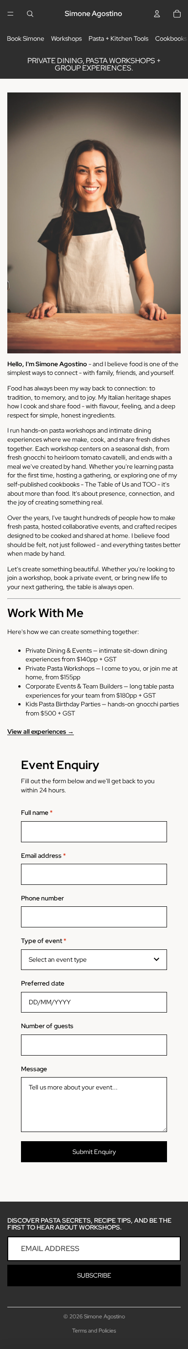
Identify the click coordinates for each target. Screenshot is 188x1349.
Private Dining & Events (59, 650)
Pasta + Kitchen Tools (118, 38)
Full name (36, 812)
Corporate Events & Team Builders (74, 686)
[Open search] (30, 14)
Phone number (42, 898)
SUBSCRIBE (94, 1275)
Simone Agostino (104, 1316)
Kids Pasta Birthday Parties (63, 704)
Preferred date (42, 983)
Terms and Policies (94, 1330)
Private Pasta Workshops (60, 668)
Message (34, 1069)
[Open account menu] (157, 14)
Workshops (66, 38)
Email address (43, 855)
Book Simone (25, 38)
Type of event (43, 941)
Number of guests (47, 1026)
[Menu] (10, 13)
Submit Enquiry (94, 1152)
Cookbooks (171, 38)
